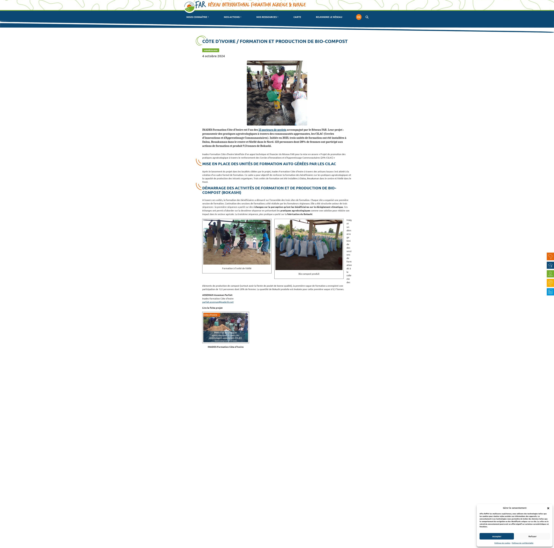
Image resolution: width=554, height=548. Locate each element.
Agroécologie (210, 50)
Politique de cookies (502, 543)
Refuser (532, 536)
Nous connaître (196, 16)
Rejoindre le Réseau (329, 16)
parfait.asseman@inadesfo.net (218, 301)
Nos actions (232, 16)
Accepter (496, 536)
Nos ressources (266, 16)
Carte (297, 16)
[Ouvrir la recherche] (367, 17)
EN (358, 16)
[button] (548, 507)
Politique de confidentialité (522, 543)
